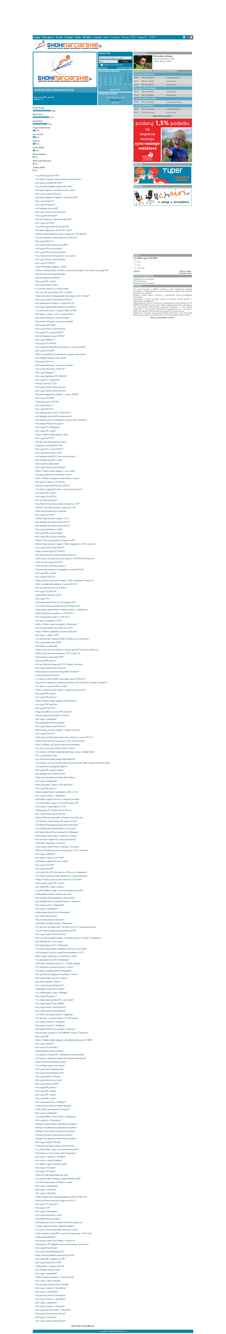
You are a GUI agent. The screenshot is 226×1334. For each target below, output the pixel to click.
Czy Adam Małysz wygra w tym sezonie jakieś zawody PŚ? (59, 890)
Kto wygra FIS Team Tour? (47, 704)
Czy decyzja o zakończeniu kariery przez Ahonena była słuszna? (61, 1058)
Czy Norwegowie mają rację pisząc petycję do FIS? (56, 930)
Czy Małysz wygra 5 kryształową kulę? (51, 1164)
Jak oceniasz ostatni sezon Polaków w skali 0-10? (55, 1240)
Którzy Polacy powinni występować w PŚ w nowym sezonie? (60, 741)
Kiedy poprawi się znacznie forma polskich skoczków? (57, 671)
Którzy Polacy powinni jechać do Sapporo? (53, 1109)
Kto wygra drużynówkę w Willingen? (51, 1102)
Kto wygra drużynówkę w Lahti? (49, 453)
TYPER (152, 37)
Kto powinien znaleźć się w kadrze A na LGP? (54, 628)
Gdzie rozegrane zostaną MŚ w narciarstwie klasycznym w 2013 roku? (64, 1233)
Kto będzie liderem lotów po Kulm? (50, 723)
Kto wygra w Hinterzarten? (47, 1211)
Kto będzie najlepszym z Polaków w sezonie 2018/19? (57, 394)
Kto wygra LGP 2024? (45, 223)
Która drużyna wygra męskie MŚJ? (50, 657)
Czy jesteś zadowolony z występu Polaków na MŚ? (56, 310)
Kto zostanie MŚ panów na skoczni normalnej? (54, 321)
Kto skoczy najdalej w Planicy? (48, 982)
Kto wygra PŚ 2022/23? (45, 263)
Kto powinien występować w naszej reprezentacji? (56, 839)
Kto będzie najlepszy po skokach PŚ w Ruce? (54, 230)
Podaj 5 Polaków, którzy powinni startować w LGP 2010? (59, 879)
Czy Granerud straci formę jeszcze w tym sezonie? (56, 256)
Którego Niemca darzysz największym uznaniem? (55, 1131)
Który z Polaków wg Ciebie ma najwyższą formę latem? (58, 744)
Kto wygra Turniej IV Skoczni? (48, 194)
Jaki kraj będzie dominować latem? (49, 1051)
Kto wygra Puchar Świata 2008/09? (50, 1003)
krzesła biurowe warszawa (145, 283)
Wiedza (78, 37)
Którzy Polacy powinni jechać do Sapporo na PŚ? (55, 540)
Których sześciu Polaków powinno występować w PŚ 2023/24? (61, 234)
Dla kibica (87, 37)
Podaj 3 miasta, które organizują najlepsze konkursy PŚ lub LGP (61, 1197)
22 (125, 82)
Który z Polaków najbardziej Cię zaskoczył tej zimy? (56, 631)
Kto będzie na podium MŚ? (47, 646)
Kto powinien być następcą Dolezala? (51, 274)
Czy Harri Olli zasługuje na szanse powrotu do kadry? (57, 825)
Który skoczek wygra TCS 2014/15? (50, 551)
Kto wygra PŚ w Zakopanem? (48, 380)
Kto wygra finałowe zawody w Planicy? (52, 978)
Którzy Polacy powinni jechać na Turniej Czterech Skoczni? (59, 817)
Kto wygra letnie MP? (45, 868)
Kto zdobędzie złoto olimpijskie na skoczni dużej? (55, 898)
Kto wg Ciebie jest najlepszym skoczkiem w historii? (57, 974)
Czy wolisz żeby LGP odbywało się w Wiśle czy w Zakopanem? (61, 872)
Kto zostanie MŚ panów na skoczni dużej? (52, 318)
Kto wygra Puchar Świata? (46, 1248)
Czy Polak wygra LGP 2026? (47, 175)
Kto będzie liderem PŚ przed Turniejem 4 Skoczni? (56, 555)
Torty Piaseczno (141, 281)
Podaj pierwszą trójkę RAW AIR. (49, 445)
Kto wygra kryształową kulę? (47, 464)
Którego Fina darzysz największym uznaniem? (54, 1135)
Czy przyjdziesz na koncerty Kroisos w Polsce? (54, 967)
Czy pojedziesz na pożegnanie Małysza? (52, 766)
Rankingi (69, 37)
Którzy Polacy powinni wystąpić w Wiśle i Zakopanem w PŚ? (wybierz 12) (66, 544)
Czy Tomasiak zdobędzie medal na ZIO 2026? (54, 186)
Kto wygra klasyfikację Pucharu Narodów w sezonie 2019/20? (60, 347)
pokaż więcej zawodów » (163, 116)
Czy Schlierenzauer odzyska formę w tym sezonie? (56, 828)
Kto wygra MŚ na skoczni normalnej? (51, 252)
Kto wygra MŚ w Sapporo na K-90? (50, 1259)
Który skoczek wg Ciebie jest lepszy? (51, 566)
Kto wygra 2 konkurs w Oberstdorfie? (51, 1288)
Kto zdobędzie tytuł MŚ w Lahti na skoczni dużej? (56, 456)
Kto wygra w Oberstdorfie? (47, 909)
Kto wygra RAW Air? (44, 241)
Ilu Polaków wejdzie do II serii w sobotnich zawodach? (58, 799)
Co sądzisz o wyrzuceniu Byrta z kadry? (52, 686)
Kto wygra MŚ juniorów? (46, 661)
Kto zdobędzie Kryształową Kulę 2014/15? (53, 522)
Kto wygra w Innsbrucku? (46, 1317)
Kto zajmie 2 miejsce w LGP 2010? (50, 858)
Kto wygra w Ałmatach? (45, 854)
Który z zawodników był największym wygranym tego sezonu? (61, 354)
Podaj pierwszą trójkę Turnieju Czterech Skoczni (55, 1146)
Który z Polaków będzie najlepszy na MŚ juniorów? (56, 701)
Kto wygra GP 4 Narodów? (47, 1047)
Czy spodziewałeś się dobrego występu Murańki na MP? (58, 1178)
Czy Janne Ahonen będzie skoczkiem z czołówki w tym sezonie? (61, 949)
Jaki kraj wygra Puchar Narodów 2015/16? (53, 485)
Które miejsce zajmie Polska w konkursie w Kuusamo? (57, 847)
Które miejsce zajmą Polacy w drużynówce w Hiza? (56, 956)
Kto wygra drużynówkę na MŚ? (49, 642)
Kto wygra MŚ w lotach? (46, 281)
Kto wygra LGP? (43, 1208)
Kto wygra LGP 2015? (45, 515)
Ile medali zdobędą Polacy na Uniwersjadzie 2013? (56, 602)
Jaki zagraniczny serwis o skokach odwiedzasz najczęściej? (59, 1222)
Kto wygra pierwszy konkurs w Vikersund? (53, 1310)
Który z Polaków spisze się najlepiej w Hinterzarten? (56, 624)
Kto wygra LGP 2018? (45, 398)
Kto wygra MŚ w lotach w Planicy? (50, 887)
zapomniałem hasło (124, 68)
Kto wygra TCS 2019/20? (46, 343)
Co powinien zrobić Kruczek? (48, 675)
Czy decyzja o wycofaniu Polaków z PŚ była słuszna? (57, 1018)
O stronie (97, 37)
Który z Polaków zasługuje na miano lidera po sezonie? (57, 478)
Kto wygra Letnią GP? (45, 201)
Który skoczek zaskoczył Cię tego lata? (51, 511)
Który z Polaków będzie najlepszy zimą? (52, 434)
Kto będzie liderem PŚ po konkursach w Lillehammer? (57, 832)
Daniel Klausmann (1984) (165, 59)
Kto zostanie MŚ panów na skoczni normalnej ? (55, 365)
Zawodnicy (115, 37)
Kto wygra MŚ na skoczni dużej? (49, 248)
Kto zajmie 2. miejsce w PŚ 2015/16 (50, 482)
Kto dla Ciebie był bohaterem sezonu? (51, 442)
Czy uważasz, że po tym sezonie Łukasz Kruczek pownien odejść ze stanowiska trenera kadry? (73, 763)
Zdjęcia (106, 37)
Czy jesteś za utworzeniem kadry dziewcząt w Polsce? (57, 1230)
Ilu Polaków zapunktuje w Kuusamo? (51, 843)
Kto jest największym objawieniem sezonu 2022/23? (56, 237)
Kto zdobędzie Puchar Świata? (48, 1270)
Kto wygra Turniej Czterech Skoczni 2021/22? (54, 299)
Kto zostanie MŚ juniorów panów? (50, 423)
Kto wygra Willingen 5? (45, 340)
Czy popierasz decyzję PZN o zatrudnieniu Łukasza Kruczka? (60, 1054)
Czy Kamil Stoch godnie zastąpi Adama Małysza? (55, 759)
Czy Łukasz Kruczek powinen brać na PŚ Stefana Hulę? (58, 606)
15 (125, 79)
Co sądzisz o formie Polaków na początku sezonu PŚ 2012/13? (61, 679)
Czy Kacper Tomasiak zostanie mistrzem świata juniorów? (59, 179)
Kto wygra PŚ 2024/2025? (46, 216)
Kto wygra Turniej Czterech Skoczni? (51, 212)
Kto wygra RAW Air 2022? (47, 285)
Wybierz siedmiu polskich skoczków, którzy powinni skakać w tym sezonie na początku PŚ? (72, 270)
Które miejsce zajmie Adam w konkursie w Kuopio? (56, 836)
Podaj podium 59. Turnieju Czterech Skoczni (53, 810)
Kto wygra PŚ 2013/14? (45, 577)
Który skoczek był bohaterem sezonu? (51, 1062)
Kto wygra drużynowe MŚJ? (47, 1084)
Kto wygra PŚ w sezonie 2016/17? (50, 449)
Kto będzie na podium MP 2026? (49, 183)
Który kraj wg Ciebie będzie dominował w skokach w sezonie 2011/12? (64, 737)
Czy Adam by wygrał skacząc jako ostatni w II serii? (56, 821)
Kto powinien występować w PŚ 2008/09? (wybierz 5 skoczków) (62, 1033)
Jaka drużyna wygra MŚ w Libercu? (50, 989)
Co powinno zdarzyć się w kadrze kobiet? (52, 288)
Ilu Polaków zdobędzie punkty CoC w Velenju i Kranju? (58, 963)
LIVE (133, 37)
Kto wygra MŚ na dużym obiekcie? (50, 770)
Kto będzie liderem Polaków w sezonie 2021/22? (55, 303)
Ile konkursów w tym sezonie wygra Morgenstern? (56, 1153)
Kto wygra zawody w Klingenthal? (50, 905)
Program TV (142, 37)
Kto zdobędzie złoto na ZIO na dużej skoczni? (54, 416)
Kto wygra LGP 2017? (45, 438)
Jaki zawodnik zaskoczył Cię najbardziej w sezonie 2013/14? (60, 569)
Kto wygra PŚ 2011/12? (45, 708)
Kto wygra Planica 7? (44, 405)
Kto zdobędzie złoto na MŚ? (47, 208)
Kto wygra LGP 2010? (45, 865)
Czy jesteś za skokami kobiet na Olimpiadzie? (54, 971)
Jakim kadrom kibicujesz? (46, 1237)
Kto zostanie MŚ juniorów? (47, 916)
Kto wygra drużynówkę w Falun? (49, 529)
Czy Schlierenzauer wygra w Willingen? (52, 992)
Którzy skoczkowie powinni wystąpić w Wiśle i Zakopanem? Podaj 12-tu (65, 580)
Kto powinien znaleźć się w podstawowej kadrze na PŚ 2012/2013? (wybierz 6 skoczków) (71, 682)
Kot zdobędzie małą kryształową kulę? (51, 358)
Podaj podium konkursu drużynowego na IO (53, 894)
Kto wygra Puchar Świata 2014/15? (50, 547)
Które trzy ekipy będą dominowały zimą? (52, 1175)
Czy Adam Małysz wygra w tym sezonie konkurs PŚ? (57, 803)
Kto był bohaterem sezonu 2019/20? (50, 336)
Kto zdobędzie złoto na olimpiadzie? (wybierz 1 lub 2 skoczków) (61, 420)
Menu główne (48, 37)
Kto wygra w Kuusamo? (46, 1168)
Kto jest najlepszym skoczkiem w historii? (52, 715)
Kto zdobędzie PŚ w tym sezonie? (49, 941)
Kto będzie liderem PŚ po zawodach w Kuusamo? (55, 1029)
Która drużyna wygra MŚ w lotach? (50, 883)
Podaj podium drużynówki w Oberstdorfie (52, 912)
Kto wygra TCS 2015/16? (46, 496)
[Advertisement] (113, 17)
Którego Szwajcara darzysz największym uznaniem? (56, 1124)
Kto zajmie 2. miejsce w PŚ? (47, 635)
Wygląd (37, 37)
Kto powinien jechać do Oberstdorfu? (51, 1295)
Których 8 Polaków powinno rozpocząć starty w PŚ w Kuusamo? (62, 850)
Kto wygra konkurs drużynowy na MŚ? (52, 245)
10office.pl (122, 1331)
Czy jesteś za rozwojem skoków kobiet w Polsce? (55, 748)
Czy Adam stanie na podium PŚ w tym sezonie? (55, 1000)
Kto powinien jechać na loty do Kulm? (51, 588)
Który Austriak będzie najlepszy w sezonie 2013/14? (56, 584)
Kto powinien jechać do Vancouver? (50, 920)
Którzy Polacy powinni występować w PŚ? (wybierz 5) (58, 653)
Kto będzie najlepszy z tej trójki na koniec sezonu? (55, 190)
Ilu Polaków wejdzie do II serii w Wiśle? (52, 861)
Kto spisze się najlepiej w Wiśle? (49, 620)
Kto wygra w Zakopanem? (46, 719)
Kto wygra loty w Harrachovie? (48, 1120)
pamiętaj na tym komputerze (112, 65)
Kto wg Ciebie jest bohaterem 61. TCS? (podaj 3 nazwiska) (59, 664)
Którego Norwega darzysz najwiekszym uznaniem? (56, 1138)
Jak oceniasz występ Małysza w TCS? (51, 806)
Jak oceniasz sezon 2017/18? (47, 402)
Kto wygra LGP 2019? (45, 350)
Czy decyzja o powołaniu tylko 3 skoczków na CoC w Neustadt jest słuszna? (66, 927)
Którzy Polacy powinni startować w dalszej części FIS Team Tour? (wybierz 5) (67, 650)
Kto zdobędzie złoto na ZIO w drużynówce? (53, 413)
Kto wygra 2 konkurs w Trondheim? (50, 1022)
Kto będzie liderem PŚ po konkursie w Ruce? (54, 475)
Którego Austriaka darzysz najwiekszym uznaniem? (56, 1127)
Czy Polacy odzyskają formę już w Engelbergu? (55, 1014)
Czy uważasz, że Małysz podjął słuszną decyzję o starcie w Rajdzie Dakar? (65, 752)
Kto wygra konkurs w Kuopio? (48, 1076)
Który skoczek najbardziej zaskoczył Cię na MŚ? (55, 1255)
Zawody (59, 37)
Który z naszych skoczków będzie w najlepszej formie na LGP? (61, 690)
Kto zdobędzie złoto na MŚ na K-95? (50, 774)
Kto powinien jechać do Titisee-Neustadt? (52, 1284)
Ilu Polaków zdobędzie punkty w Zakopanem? (54, 923)
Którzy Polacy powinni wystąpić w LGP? (52, 518)
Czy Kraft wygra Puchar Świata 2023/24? (52, 226)
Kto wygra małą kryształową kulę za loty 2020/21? (56, 307)
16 (130, 79)
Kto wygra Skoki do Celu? (46, 755)
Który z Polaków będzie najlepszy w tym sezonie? (55, 471)
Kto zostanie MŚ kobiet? (46, 325)
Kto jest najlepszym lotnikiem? (48, 278)
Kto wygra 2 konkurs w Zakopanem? (51, 1299)
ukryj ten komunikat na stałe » (162, 317)
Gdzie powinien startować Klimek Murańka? (53, 1106)
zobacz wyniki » (185, 271)
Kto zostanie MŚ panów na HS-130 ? (51, 369)
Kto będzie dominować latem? (48, 1219)
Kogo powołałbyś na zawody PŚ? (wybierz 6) (54, 712)
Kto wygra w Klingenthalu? (47, 1186)
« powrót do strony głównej (82, 1326)
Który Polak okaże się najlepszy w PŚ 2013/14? (55, 613)
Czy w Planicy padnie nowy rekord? (50, 1065)
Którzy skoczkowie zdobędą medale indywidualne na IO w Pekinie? (63, 296)
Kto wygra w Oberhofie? (46, 1189)
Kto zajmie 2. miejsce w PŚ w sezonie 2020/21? (55, 314)
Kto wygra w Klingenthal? (46, 781)
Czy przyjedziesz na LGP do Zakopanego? (52, 960)
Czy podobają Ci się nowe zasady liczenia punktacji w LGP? (60, 952)
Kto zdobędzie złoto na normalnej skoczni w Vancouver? (58, 901)
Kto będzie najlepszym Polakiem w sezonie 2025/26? (57, 197)
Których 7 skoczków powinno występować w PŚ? (56, 507)
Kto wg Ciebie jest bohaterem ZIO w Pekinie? (54, 292)
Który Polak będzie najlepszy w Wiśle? (51, 267)
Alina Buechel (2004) (163, 61)
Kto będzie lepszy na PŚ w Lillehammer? (52, 945)
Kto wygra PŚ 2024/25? (45, 205)
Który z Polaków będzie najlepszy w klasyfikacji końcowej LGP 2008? (64, 1040)
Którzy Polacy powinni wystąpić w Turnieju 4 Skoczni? (58, 730)
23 (130, 82)
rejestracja (103, 68)
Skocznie (125, 37)
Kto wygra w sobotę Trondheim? (49, 1160)
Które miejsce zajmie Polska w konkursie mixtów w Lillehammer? (62, 609)
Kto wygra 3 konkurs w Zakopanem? (51, 795)
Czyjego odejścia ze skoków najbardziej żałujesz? (55, 1226)
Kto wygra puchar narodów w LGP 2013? (52, 617)
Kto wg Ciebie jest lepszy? (46, 500)
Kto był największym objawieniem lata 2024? (54, 219)
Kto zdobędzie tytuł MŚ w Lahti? (49, 460)
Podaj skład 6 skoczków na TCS (49, 595)
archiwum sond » (185, 273)
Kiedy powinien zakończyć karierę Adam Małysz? (55, 777)
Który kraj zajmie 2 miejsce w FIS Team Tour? (54, 785)
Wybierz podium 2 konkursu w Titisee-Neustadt (55, 1277)
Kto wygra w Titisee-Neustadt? (48, 1281)
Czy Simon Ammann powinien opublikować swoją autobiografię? (62, 876)
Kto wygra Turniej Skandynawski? (50, 985)
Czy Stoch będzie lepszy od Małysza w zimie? (54, 1182)
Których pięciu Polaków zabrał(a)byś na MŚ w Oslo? (57, 792)
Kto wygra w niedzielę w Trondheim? (51, 1157)
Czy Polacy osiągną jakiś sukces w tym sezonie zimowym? (59, 489)
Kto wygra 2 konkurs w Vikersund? (50, 1306)
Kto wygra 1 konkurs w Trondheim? (50, 1025)
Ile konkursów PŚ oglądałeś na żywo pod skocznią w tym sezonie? (62, 1244)
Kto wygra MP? (42, 1036)
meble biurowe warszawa (144, 279)
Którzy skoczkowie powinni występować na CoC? (56, 1200)
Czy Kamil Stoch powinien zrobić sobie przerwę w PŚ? (58, 504)
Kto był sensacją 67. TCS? (46, 383)
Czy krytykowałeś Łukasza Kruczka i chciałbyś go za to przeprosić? (62, 639)
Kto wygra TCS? (43, 599)
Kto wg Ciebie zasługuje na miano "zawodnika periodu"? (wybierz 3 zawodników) (68, 938)
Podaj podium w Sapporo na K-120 (50, 1266)
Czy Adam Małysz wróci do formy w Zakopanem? (56, 1116)
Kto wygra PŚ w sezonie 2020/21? (50, 332)
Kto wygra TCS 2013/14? (46, 591)
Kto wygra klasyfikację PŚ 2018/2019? (51, 376)
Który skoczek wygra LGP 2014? (49, 562)
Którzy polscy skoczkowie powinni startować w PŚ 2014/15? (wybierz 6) (65, 558)
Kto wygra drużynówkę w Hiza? (49, 1215)
